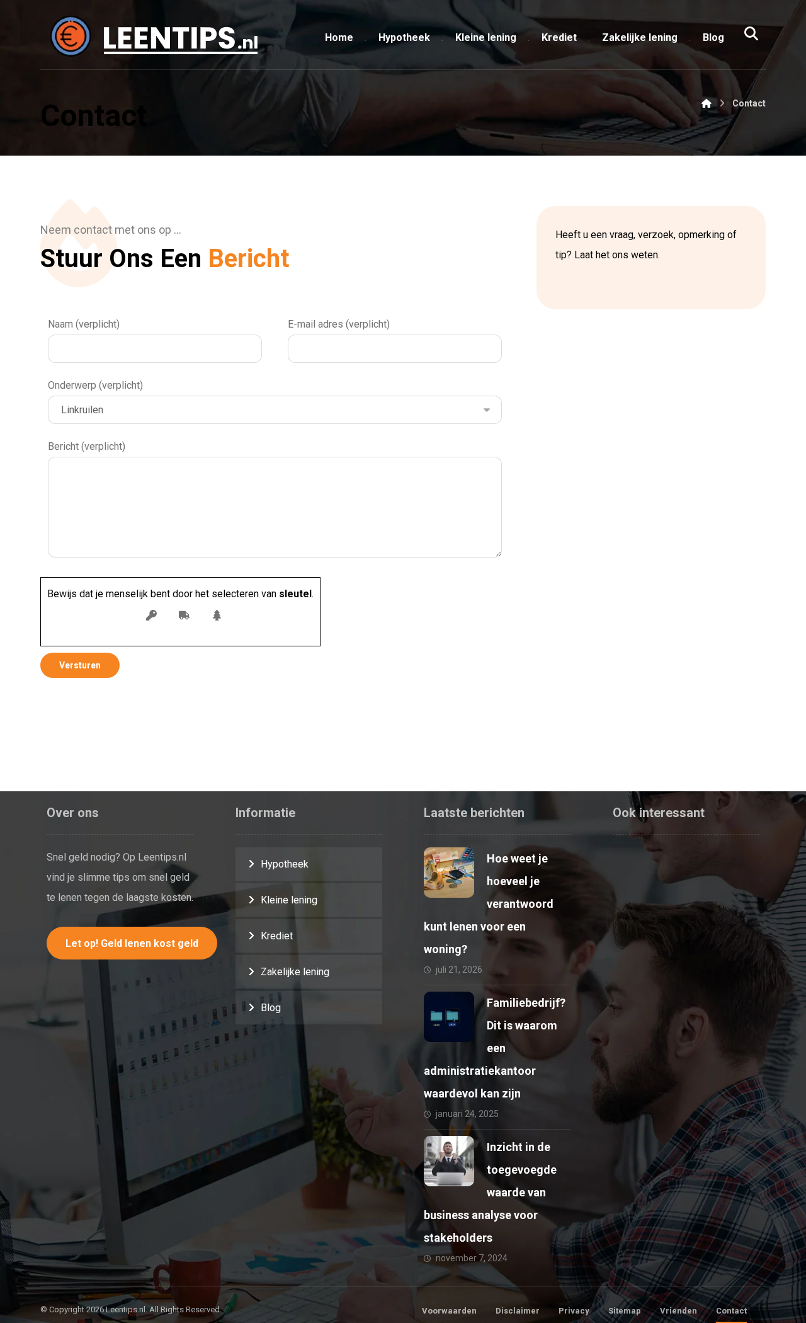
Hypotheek (285, 864)
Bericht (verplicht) (86, 446)
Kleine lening (289, 900)
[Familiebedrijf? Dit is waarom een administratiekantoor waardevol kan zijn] (449, 1017)
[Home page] (706, 103)
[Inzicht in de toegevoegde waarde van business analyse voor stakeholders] (449, 1161)
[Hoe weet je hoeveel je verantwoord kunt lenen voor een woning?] (449, 872)
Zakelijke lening (295, 972)
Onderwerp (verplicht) (95, 385)
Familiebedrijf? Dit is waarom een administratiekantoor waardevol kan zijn (494, 1048)
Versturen (80, 665)
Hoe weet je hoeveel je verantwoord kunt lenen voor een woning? (488, 904)
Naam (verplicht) (84, 324)
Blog (271, 1008)
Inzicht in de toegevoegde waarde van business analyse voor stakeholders (490, 1192)
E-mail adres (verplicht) (339, 324)
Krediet (277, 936)
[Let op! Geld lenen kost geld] (150, 37)
